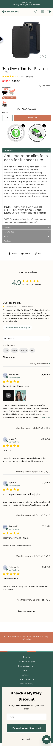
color (6, 350)
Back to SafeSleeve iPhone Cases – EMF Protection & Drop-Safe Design (28, 638)
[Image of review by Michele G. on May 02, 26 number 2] (20, 395)
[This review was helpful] (42, 428)
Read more (45, 417)
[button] (44, 85)
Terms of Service (26, 679)
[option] (26, 3)
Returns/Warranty (26, 666)
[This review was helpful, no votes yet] (42, 471)
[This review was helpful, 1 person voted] (43, 599)
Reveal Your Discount (26, 728)
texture (24, 350)
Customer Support (26, 661)
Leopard (4, 104)
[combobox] (40, 363)
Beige (11, 92)
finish (14, 350)
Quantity (5, 112)
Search (26, 657)
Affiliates (26, 675)
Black (5, 92)
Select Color (6, 87)
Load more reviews (26, 611)
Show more (9, 357)
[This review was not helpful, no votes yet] (47, 428)
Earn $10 (26, 670)
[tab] (26, 150)
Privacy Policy (26, 684)
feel (32, 350)
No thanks (27, 739)
